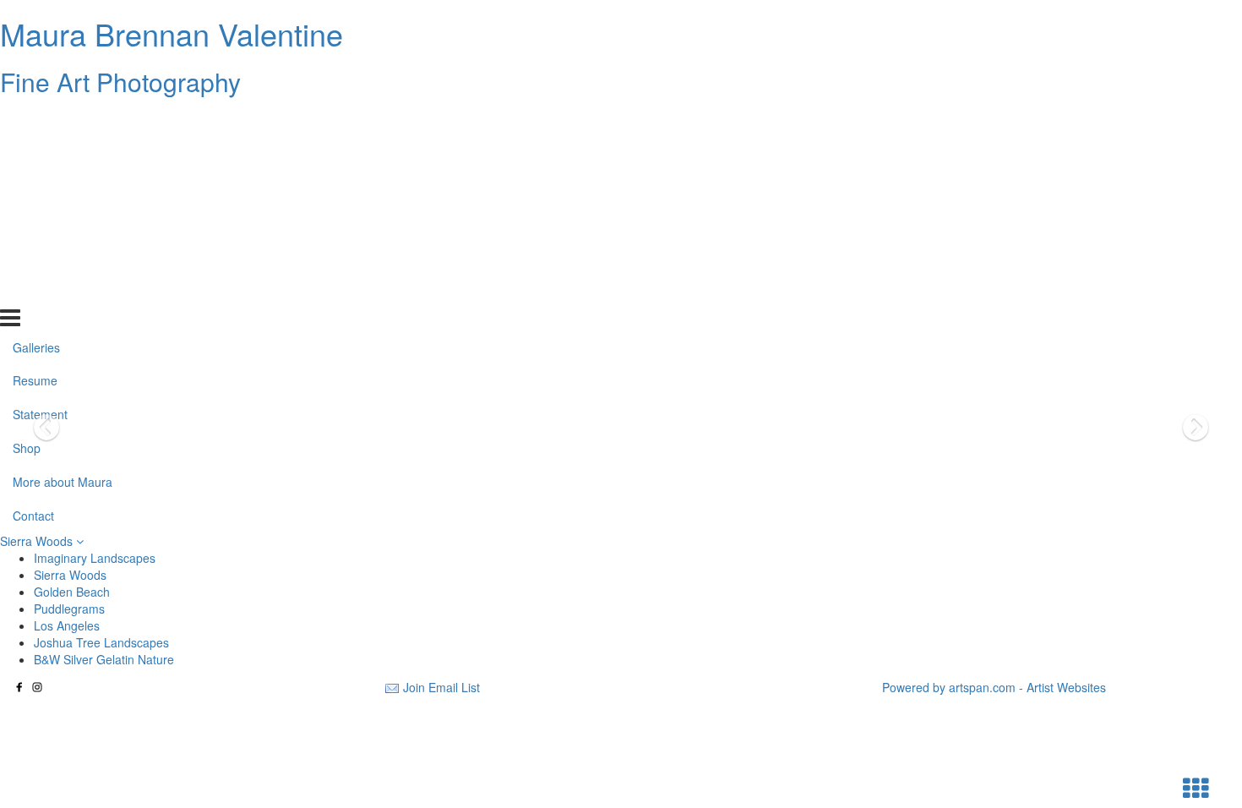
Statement (40, 188)
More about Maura (62, 256)
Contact (33, 289)
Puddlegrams (69, 608)
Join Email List (441, 687)
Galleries (36, 120)
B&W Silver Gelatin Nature (104, 659)
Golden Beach (72, 591)
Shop (27, 222)
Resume (35, 154)
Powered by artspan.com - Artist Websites (994, 687)
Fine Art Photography (120, 81)
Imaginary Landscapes (94, 557)
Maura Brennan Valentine (171, 33)
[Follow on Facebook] (19, 687)
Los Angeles (67, 625)
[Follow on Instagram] (37, 687)
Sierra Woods (38, 540)
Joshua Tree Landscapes (101, 642)
